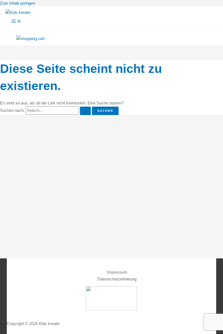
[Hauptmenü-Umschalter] (16, 21)
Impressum (117, 272)
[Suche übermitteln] (85, 111)
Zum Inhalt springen (17, 3)
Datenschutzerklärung (117, 279)
